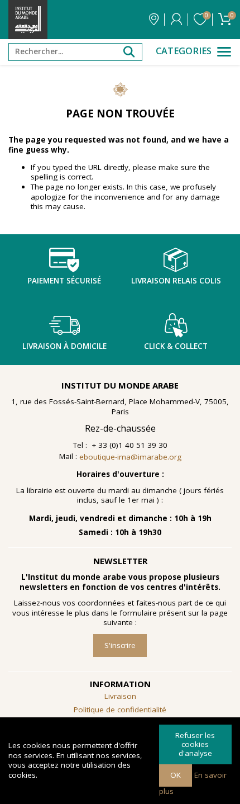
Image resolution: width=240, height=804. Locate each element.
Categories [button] (184, 51)
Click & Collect (176, 346)
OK (175, 775)
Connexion (176, 19)
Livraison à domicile (64, 346)
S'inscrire (120, 645)
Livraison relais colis (176, 281)
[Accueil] (27, 19)
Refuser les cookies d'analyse (195, 744)
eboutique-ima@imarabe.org (130, 457)
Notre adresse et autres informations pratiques (154, 19)
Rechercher (129, 52)
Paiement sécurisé (64, 281)
